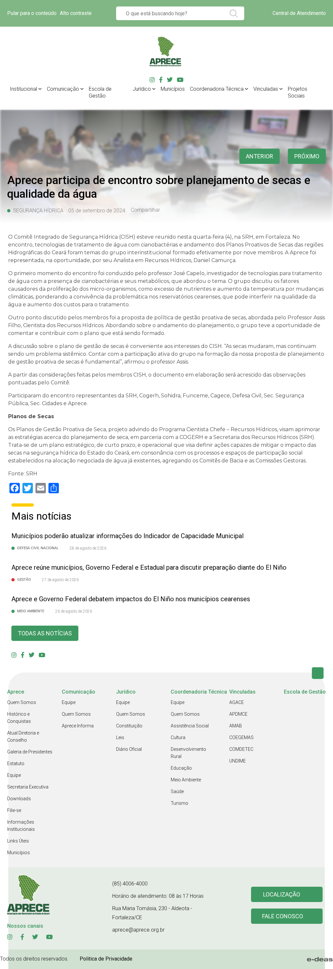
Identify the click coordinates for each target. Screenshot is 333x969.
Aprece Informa (78, 725)
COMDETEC (241, 749)
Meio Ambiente (186, 779)
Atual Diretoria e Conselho (23, 736)
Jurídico (142, 89)
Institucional (23, 89)
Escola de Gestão (100, 92)
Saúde (177, 791)
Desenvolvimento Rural (188, 753)
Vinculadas (265, 89)
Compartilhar (145, 210)
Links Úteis (18, 840)
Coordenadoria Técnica (217, 89)
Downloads (19, 798)
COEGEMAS (241, 737)
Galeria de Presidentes (29, 751)
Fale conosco (282, 916)
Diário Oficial (129, 749)
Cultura (178, 737)
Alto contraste (76, 13)
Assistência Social (190, 725)
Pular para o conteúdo (32, 13)
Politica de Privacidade (106, 959)
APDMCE (238, 714)
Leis (120, 737)
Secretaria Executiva (27, 787)
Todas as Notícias (45, 633)
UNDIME (237, 760)
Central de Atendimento (299, 13)
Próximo (306, 156)
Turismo (179, 803)
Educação (181, 768)
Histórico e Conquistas (19, 717)
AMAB (235, 725)
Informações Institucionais (21, 825)
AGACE (236, 702)
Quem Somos (21, 702)
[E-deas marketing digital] (320, 959)
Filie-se (14, 810)
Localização (281, 894)
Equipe (14, 775)
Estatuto (15, 763)
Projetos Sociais (297, 92)
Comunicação (63, 89)
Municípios (173, 89)
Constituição (129, 725)
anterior (259, 156)
